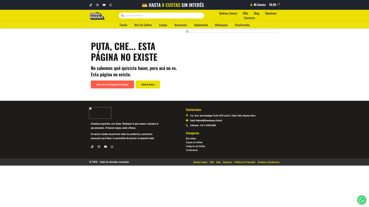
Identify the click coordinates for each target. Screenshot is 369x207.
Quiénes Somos (228, 13)
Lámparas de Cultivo (195, 146)
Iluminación (201, 25)
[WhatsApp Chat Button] (361, 199)
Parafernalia (242, 25)
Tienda (123, 25)
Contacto (249, 18)
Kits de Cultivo (143, 25)
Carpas (163, 25)
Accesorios (180, 25)
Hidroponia (221, 25)
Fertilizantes (192, 150)
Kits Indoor (191, 138)
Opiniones (271, 13)
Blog (256, 13)
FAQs (245, 13)
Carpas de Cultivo (194, 142)
